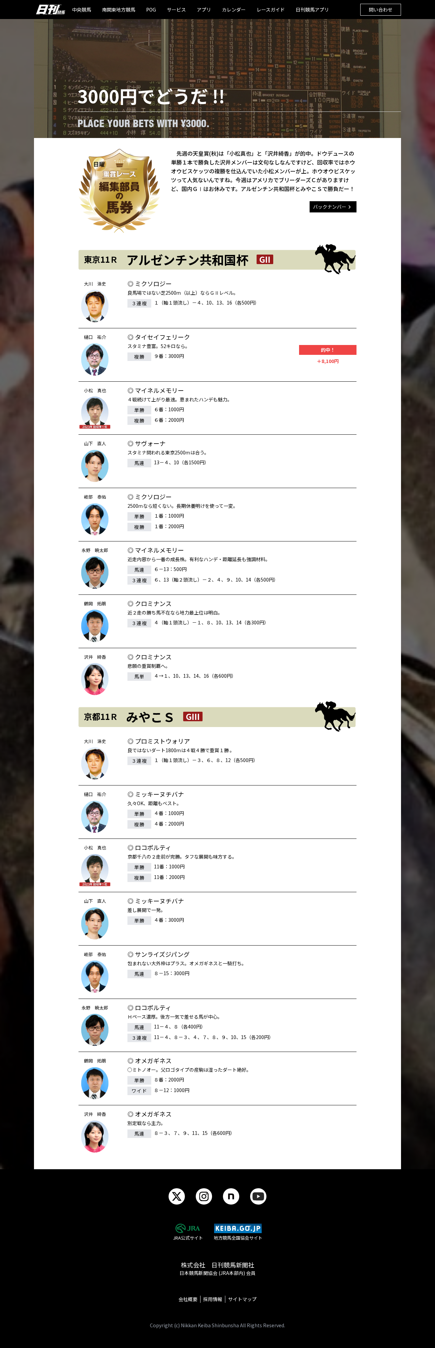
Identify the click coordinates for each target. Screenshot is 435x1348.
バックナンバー (329, 206)
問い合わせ (381, 9)
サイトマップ (242, 1299)
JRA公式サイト (188, 1237)
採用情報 (212, 1299)
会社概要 (187, 1299)
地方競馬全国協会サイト (238, 1237)
